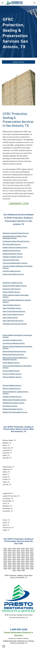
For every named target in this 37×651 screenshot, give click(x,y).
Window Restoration (10, 409)
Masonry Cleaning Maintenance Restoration (17, 346)
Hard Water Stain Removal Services (15, 324)
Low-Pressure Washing (11, 343)
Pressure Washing (9, 385)
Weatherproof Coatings (10, 403)
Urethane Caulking (9, 396)
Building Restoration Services (12, 254)
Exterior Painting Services (11, 292)
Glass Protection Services (11, 305)
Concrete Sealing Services (12, 271)
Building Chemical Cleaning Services (15, 247)
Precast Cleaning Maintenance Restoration (17, 366)
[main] (18, 32)
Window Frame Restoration (12, 412)
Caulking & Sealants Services (13, 257)
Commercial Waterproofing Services (15, 263)
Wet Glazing (7, 406)
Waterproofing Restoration (11, 400)
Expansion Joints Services (12, 289)
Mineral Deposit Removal (11, 351)
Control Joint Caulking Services (13, 274)
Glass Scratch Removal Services (14, 311)
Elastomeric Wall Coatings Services (15, 286)
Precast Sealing (8, 371)
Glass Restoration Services (12, 308)
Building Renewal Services (12, 250)
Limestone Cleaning (9, 340)
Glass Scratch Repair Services (13, 314)
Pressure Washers (9, 377)
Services (19, 340)
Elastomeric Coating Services (13, 283)
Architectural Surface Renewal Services (16, 241)
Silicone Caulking (9, 388)
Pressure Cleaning (9, 374)
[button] (2, 3)
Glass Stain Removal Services (13, 320)
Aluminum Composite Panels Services (16, 233)
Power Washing (8, 362)
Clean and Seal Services (11, 260)
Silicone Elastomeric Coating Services (15, 391)
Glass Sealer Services (10, 317)
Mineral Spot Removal (10, 354)
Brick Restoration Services (12, 244)
